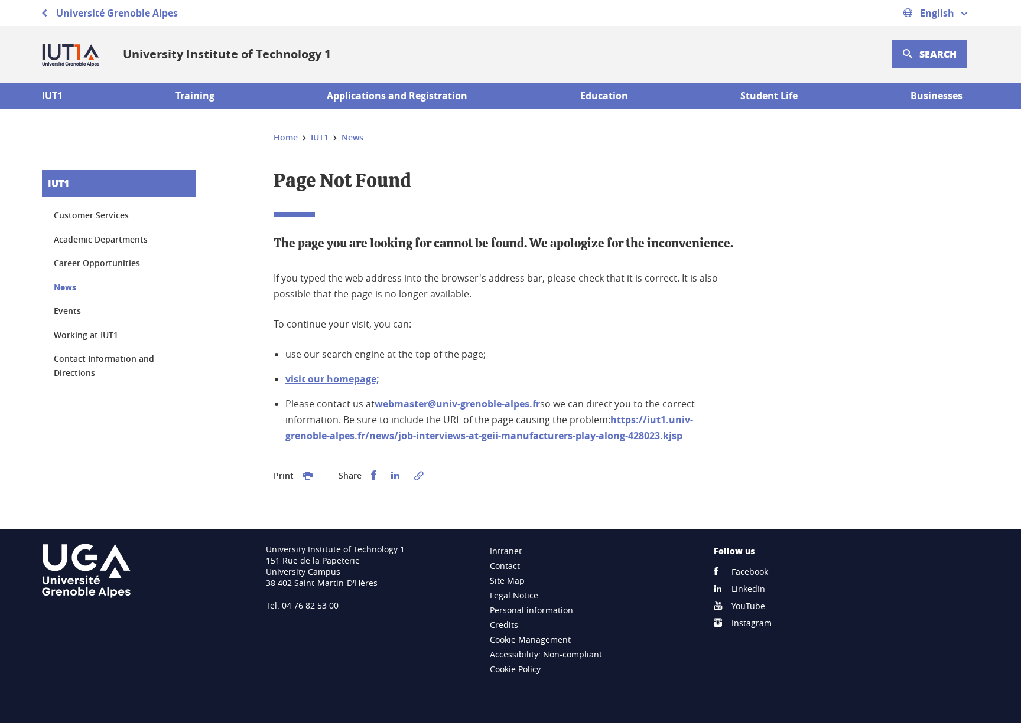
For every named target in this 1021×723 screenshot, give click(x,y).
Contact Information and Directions (104, 365)
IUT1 (58, 183)
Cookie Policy (515, 669)
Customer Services (91, 215)
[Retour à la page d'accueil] (73, 54)
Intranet (506, 551)
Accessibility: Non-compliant (546, 654)
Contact (505, 565)
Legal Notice (514, 595)
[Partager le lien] (419, 475)
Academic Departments (101, 239)
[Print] (308, 475)
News (65, 287)
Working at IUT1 (86, 335)
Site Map (507, 580)
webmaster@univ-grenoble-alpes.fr (457, 403)
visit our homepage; (332, 378)
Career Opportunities (97, 263)
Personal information (531, 610)
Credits (504, 624)
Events (67, 310)
